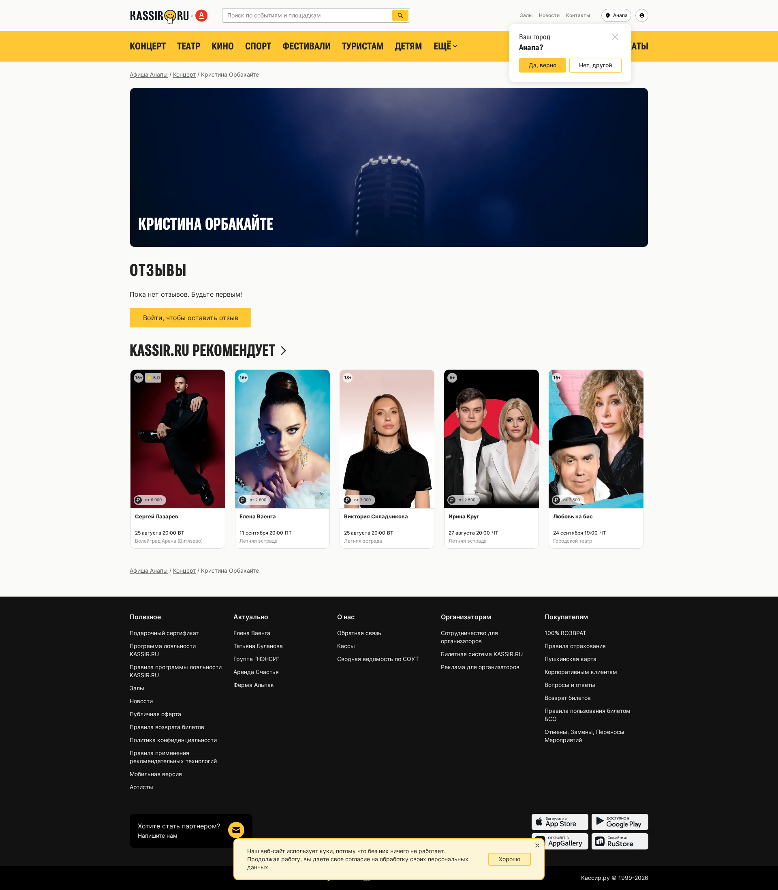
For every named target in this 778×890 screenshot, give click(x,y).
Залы (137, 688)
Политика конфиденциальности (173, 739)
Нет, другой (595, 65)
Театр (188, 46)
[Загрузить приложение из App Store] (560, 822)
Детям (408, 46)
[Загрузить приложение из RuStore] (620, 841)
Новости (141, 700)
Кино (223, 46)
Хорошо (509, 859)
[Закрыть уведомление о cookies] (537, 845)
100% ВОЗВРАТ (565, 632)
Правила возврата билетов (167, 726)
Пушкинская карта (570, 658)
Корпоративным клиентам (581, 671)
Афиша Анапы (149, 74)
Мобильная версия (156, 773)
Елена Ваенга (251, 632)
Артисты (141, 786)
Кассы (346, 645)
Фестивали (306, 46)
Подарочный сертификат (164, 632)
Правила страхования (575, 645)
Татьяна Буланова (258, 645)
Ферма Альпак (253, 684)
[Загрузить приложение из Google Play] (620, 822)
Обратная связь (359, 632)
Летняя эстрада (258, 541)
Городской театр (572, 541)
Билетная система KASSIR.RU (482, 653)
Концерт (148, 46)
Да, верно (542, 65)
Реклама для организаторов (480, 666)
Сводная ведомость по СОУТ (378, 658)
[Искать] (400, 15)
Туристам (363, 46)
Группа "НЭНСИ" (256, 658)
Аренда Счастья (256, 671)
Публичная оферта (155, 713)
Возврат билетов (568, 697)
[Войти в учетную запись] (641, 15)
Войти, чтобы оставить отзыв (190, 318)
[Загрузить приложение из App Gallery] (560, 841)
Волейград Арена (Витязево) (169, 541)
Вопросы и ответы (570, 684)
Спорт (258, 46)
